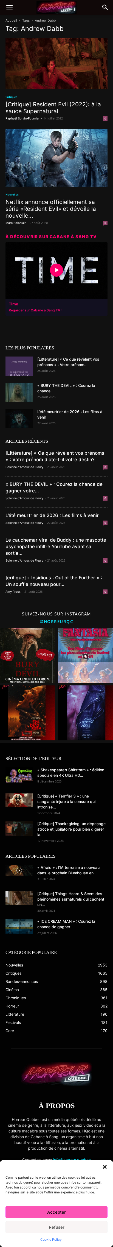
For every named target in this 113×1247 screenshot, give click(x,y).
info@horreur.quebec (72, 1159)
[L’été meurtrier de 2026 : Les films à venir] (19, 418)
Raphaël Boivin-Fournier (22, 118)
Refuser (56, 1227)
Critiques (11, 97)
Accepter (56, 1212)
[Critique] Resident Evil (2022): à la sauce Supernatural (53, 108)
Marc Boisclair (15, 223)
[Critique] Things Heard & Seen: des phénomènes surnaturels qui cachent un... (70, 899)
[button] (105, 1167)
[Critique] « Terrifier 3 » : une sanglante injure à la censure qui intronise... (66, 801)
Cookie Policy (51, 1239)
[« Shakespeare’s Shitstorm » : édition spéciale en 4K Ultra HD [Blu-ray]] (19, 774)
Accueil (11, 20)
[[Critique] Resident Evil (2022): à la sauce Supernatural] (56, 63)
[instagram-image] (27, 655)
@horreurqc (56, 621)
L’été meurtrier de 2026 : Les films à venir (52, 515)
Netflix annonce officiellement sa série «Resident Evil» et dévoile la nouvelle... (50, 208)
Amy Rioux (13, 592)
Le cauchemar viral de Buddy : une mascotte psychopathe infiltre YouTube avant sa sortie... (55, 546)
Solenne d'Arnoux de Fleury (24, 467)
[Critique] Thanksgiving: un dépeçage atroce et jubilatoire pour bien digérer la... (71, 829)
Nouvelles (12, 194)
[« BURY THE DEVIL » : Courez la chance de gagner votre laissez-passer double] (19, 392)
